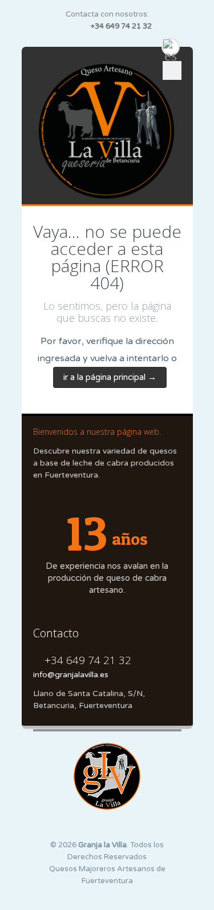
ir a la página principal (109, 377)
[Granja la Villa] (107, 131)
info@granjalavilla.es (70, 675)
